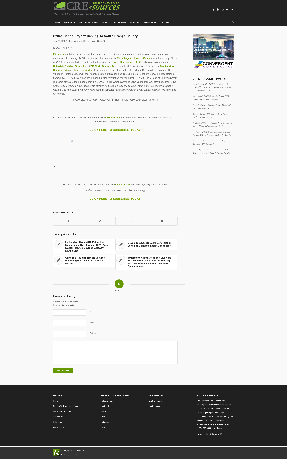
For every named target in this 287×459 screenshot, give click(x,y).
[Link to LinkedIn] (218, 9)
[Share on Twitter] (99, 221)
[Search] (232, 22)
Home (55, 401)
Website (93, 333)
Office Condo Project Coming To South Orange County (95, 36)
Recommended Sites (62, 411)
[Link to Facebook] (214, 9)
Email (92, 322)
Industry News (107, 401)
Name (92, 312)
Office (103, 411)
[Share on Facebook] (68, 221)
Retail (103, 427)
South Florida (154, 406)
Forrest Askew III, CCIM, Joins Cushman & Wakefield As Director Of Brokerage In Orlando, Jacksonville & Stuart (212, 87)
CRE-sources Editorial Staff (95, 41)
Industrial (105, 422)
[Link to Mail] (231, 9)
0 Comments (72, 41)
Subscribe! (57, 422)
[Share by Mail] (161, 221)
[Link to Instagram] (222, 9)
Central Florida (155, 401)
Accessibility (58, 427)
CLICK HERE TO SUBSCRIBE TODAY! (115, 130)
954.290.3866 (205, 428)
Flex (103, 417)
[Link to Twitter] (227, 9)
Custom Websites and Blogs (65, 406)
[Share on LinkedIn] (131, 221)
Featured (105, 406)
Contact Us (58, 417)
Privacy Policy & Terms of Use (210, 434)
